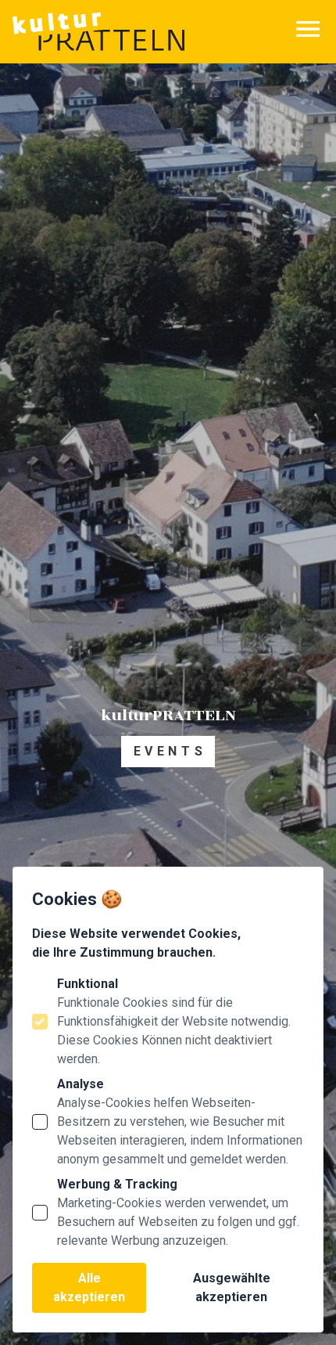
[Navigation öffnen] (307, 29)
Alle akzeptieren (89, 1287)
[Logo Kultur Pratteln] (98, 31)
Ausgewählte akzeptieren (231, 1287)
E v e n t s (168, 751)
